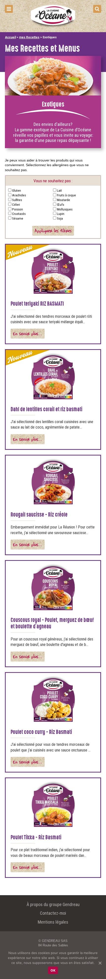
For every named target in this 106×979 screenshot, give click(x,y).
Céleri (16, 204)
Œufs (60, 204)
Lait (59, 190)
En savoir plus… (27, 333)
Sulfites (17, 200)
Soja (60, 218)
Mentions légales (53, 922)
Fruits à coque (66, 195)
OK (53, 970)
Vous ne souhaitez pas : (53, 180)
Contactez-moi (53, 913)
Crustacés (19, 214)
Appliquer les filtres (53, 230)
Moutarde (63, 200)
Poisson (17, 209)
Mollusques (64, 209)
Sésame (17, 218)
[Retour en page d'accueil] (53, 27)
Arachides (19, 195)
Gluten (16, 190)
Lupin (60, 214)
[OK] (99, 962)
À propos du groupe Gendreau (53, 904)
